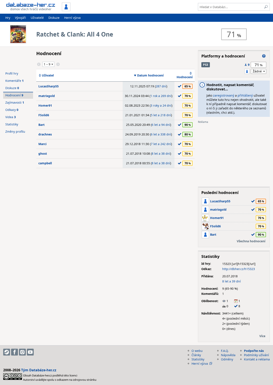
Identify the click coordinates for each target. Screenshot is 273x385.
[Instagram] (22, 352)
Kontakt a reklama (257, 359)
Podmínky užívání (256, 355)
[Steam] (6, 352)
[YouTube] (30, 352)
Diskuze (54, 18)
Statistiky (11, 124)
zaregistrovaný (223, 95)
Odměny (227, 359)
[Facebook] (14, 352)
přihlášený (245, 95)
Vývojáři (20, 18)
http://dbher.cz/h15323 (238, 269)
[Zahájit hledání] (266, 6)
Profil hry (11, 73)
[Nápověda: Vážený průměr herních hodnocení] (263, 56)
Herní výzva (72, 18)
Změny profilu (15, 131)
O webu (197, 351)
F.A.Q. (225, 351)
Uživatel (48, 75)
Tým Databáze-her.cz (38, 370)
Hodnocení (185, 77)
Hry (7, 18)
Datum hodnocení (150, 75)
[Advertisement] (234, 153)
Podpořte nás (254, 351)
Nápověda (228, 355)
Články (196, 355)
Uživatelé (37, 18)
